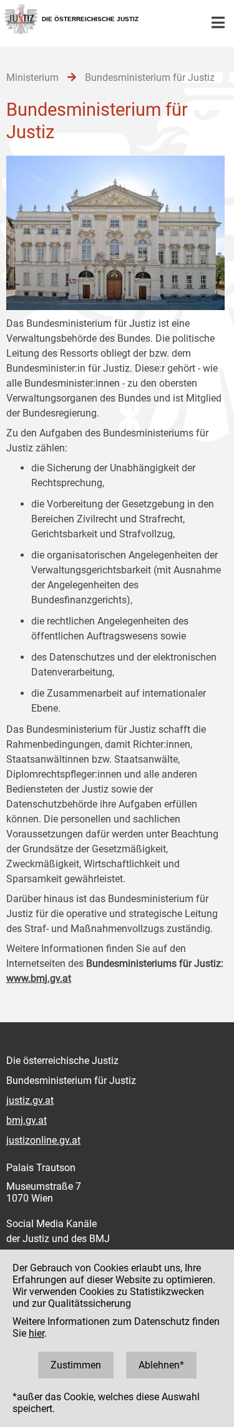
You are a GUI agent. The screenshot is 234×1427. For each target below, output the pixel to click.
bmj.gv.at (26, 1120)
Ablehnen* (161, 1365)
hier (36, 1333)
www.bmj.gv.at (38, 978)
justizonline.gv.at (43, 1140)
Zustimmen (76, 1365)
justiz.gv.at (30, 1100)
